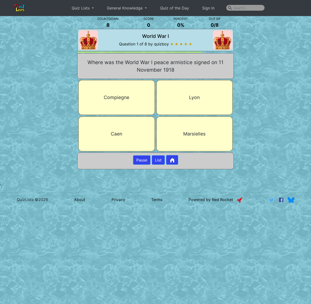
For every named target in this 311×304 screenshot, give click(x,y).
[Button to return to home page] (172, 160)
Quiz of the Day (174, 8)
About (79, 199)
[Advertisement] (36, 99)
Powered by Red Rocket (213, 199)
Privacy (118, 199)
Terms (156, 199)
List (158, 160)
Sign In (208, 8)
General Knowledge (125, 8)
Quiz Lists (81, 8)
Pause (141, 160)
